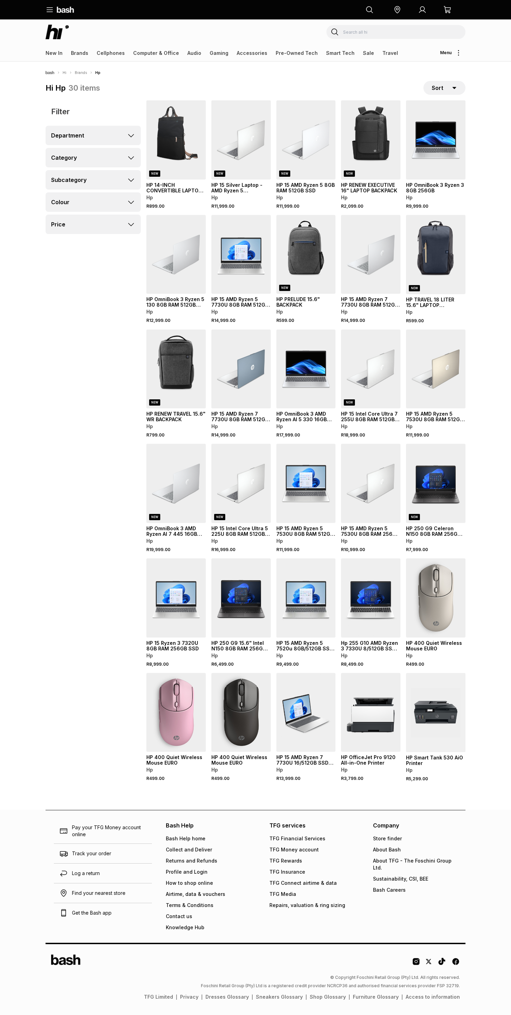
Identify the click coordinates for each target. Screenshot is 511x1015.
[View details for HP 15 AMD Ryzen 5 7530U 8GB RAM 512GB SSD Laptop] (435, 369)
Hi (64, 72)
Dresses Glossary (227, 997)
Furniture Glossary (376, 997)
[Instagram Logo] (416, 964)
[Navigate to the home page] (65, 10)
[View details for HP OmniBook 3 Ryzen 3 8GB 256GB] (435, 140)
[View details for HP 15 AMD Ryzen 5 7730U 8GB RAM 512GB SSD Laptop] (241, 254)
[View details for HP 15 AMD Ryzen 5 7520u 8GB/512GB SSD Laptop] (306, 598)
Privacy (189, 997)
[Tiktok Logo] (442, 964)
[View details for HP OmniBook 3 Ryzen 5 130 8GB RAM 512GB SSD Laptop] (176, 254)
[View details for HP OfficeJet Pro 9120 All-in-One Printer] (370, 712)
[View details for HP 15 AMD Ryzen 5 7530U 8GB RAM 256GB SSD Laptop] (370, 483)
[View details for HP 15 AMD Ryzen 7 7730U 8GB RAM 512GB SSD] (370, 254)
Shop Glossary (328, 997)
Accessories (252, 53)
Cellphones (111, 53)
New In (54, 53)
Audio (194, 53)
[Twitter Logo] (429, 964)
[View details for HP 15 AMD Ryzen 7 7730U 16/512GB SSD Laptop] (306, 712)
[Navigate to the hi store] (57, 32)
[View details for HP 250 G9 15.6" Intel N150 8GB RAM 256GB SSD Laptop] (241, 598)
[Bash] (50, 72)
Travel (390, 53)
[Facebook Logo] (456, 964)
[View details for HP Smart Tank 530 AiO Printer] (435, 712)
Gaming (219, 53)
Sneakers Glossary (279, 997)
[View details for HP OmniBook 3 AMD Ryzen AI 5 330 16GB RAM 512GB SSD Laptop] (306, 369)
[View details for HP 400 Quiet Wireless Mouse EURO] (435, 598)
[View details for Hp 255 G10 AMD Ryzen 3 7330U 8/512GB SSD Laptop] (370, 598)
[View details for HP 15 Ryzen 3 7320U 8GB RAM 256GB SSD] (176, 598)
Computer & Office (156, 53)
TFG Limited (158, 997)
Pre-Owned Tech (297, 53)
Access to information (433, 997)
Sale (368, 53)
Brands (79, 53)
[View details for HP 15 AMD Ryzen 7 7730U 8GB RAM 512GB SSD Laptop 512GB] (241, 369)
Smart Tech (340, 53)
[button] (397, 10)
